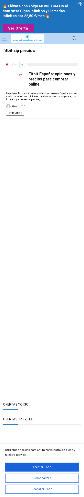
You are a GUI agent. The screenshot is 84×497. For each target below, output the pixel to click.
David (15, 106)
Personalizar (42, 478)
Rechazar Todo (42, 489)
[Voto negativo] (15, 64)
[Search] (74, 38)
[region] (42, 470)
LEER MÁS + (15, 113)
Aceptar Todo (42, 467)
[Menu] (5, 38)
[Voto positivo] (22, 64)
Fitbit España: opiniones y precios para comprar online (52, 79)
